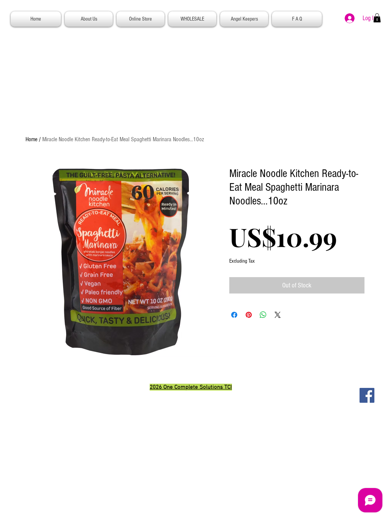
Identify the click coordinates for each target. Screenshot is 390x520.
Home (31, 139)
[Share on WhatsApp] (263, 314)
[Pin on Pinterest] (248, 314)
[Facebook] (367, 395)
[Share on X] (277, 314)
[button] (377, 17)
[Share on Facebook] (234, 314)
